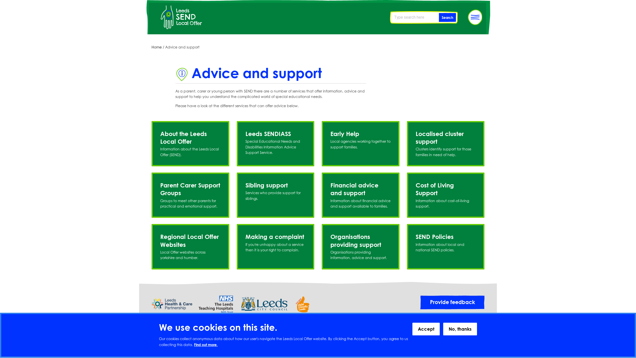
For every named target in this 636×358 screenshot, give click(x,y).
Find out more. (206, 345)
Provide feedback (452, 302)
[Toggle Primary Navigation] (475, 17)
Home (157, 47)
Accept (426, 329)
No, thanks (460, 329)
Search (447, 17)
